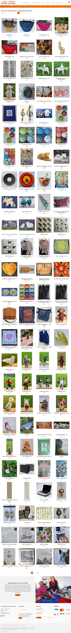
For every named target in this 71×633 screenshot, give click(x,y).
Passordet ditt (39, 613)
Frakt (2, 625)
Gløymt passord (50, 617)
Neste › (38, 572)
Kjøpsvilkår (6, 625)
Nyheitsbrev (23, 625)
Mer (62, 2)
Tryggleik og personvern (15, 625)
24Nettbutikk (6, 631)
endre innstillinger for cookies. (14, 629)
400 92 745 (5, 610)
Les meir (7, 629)
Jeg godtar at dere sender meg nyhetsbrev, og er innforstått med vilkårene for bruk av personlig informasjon (25, 615)
